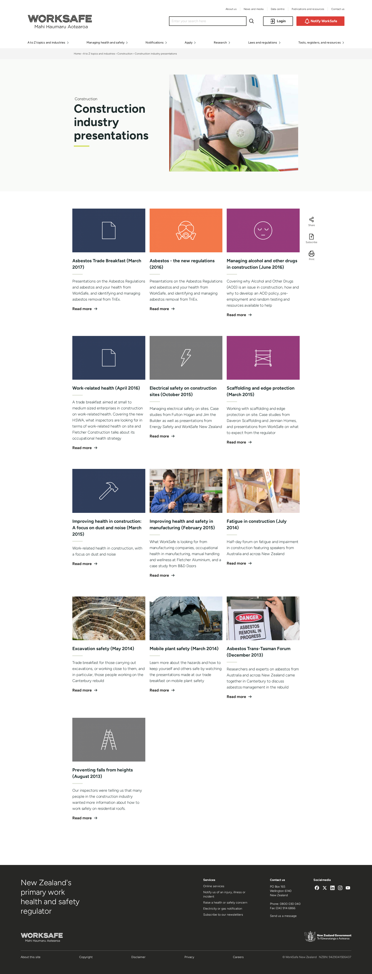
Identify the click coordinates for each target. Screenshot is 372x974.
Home (77, 53)
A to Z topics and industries (99, 53)
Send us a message (283, 916)
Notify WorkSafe (324, 21)
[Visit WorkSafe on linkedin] (332, 888)
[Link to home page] (60, 27)
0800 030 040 (290, 904)
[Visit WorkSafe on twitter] (324, 888)
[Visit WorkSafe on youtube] (347, 888)
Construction (125, 53)
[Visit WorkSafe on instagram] (340, 888)
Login (281, 21)
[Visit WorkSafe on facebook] (316, 888)
